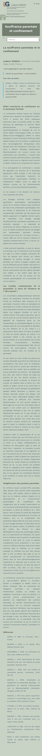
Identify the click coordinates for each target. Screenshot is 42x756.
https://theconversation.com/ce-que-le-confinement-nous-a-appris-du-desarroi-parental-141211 (21, 94)
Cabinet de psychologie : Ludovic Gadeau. (21, 74)
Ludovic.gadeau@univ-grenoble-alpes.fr (18, 69)
